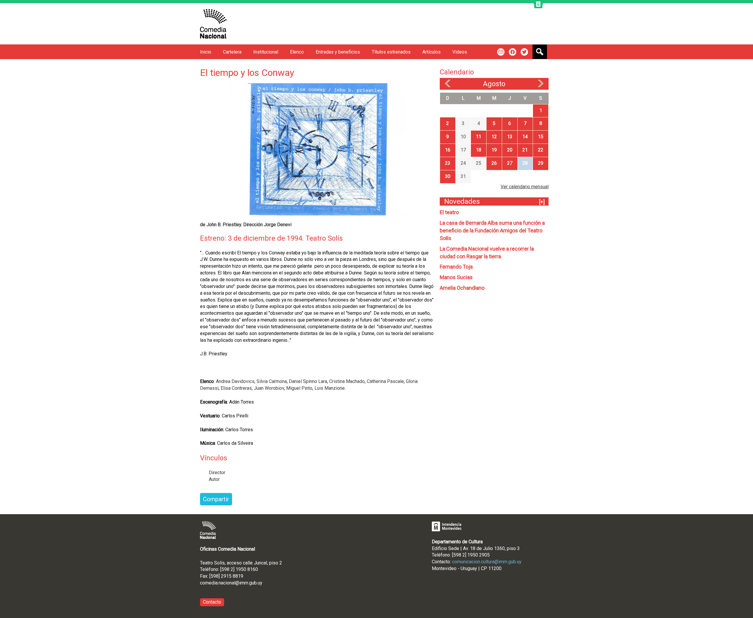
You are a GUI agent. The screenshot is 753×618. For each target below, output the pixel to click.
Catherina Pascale (385, 381)
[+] (542, 202)
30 (447, 176)
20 (509, 150)
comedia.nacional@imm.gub (228, 583)
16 (447, 150)
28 (525, 163)
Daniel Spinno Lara (308, 381)
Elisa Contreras (236, 388)
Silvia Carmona (271, 381)
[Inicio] (213, 24)
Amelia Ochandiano (462, 288)
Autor (214, 479)
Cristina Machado (347, 381)
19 (494, 150)
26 (494, 163)
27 (509, 163)
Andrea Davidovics (235, 381)
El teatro (449, 212)
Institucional (265, 52)
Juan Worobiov (269, 388)
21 (525, 150)
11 (478, 136)
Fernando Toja (456, 267)
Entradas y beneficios (338, 52)
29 (540, 163)
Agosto (494, 84)
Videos (459, 52)
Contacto (212, 602)
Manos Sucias (456, 277)
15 (540, 136)
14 (525, 136)
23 (447, 163)
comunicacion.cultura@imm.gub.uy (487, 561)
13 (509, 136)
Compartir (216, 499)
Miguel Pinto (298, 388)
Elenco (297, 52)
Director (217, 472)
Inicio (205, 52)
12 (494, 136)
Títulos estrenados (391, 52)
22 (540, 150)
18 (478, 150)
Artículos (431, 52)
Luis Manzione (329, 388)
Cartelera (232, 52)
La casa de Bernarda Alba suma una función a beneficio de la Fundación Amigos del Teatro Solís (492, 230)
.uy (259, 583)
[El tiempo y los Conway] (317, 149)
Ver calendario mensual (525, 186)
